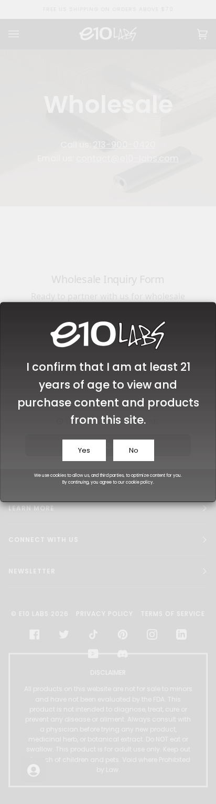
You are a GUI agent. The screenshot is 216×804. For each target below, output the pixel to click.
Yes (84, 450)
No (133, 450)
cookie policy (139, 482)
